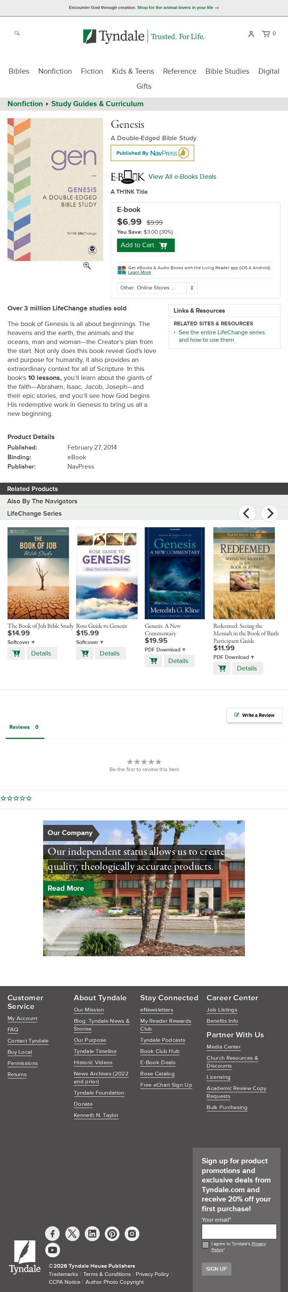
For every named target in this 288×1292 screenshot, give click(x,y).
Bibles (19, 71)
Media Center (224, 1046)
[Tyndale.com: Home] (143, 37)
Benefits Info (222, 1021)
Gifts (144, 86)
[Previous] (247, 513)
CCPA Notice (64, 1282)
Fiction (92, 71)
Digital (269, 71)
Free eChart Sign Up (166, 1085)
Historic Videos (93, 1062)
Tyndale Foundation (99, 1092)
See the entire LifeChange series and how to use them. (222, 336)
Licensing (219, 1077)
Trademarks (63, 1274)
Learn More (139, 272)
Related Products (32, 489)
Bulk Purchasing (227, 1107)
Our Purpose (90, 1040)
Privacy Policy (152, 1274)
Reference (179, 71)
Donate (83, 1104)
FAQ (13, 1029)
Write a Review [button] (258, 715)
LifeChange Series (34, 513)
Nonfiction (55, 71)
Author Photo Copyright (115, 1282)
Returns (17, 1074)
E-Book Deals (158, 1062)
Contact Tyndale (28, 1040)
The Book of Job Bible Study (41, 626)
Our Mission (89, 1009)
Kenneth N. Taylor (96, 1115)
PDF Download (162, 650)
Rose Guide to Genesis (101, 626)
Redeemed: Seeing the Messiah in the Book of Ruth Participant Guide (246, 633)
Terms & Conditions (107, 1274)
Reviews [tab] (19, 727)
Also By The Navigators (42, 501)
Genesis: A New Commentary (163, 630)
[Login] (251, 33)
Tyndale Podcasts (162, 1040)
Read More (66, 888)
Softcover (19, 642)
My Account (22, 1018)
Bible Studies (227, 71)
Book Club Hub (160, 1051)
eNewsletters (156, 1009)
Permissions (23, 1063)
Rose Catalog (157, 1073)
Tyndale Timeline (95, 1051)
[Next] (270, 513)
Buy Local (20, 1052)
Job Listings (222, 1009)
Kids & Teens (133, 71)
